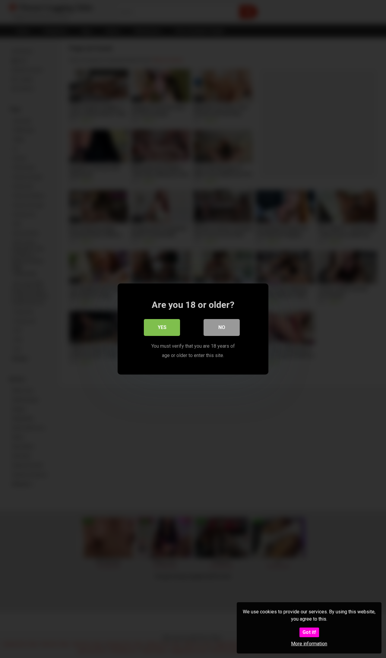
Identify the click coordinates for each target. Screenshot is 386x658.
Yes (162, 327)
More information (309, 644)
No (221, 327)
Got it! (309, 632)
